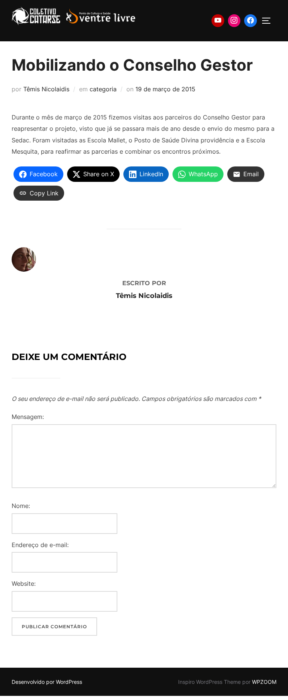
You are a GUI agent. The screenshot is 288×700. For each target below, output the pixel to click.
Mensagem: (28, 416)
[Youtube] (218, 20)
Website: (24, 583)
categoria (103, 89)
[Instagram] (234, 20)
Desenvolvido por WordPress (47, 682)
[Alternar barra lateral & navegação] (268, 20)
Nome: (21, 506)
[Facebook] (250, 20)
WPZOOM (264, 682)
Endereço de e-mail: (40, 545)
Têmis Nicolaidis (46, 89)
